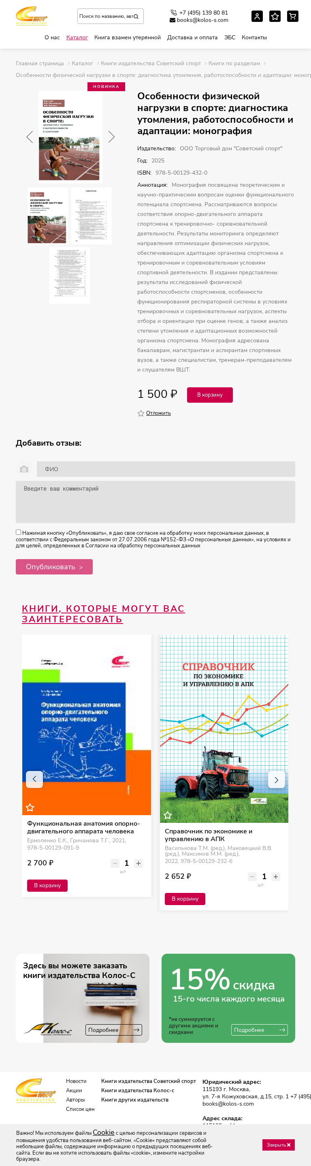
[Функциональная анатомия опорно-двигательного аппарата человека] (86, 725)
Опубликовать (50, 567)
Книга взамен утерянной (127, 37)
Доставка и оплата (192, 37)
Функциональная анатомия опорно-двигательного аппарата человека (83, 827)
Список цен (80, 1109)
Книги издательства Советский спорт (148, 1081)
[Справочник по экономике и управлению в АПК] (224, 729)
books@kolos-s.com (202, 20)
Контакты (254, 37)
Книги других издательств (134, 1100)
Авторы (75, 1100)
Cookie (104, 1132)
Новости (76, 1081)
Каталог (77, 37)
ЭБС (229, 37)
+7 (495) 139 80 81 (203, 13)
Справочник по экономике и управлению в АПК (208, 835)
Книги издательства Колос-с (137, 1091)
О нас (52, 37)
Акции (74, 1091)
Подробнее (103, 1030)
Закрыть (277, 1145)
